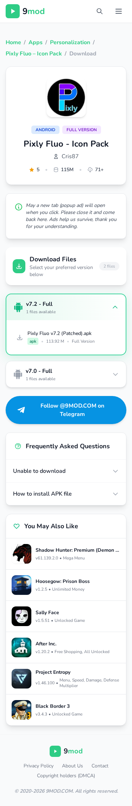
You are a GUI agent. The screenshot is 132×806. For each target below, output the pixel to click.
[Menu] (118, 11)
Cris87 (70, 156)
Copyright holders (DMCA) (66, 775)
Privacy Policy (39, 766)
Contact (100, 766)
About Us (72, 766)
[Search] (100, 11)
